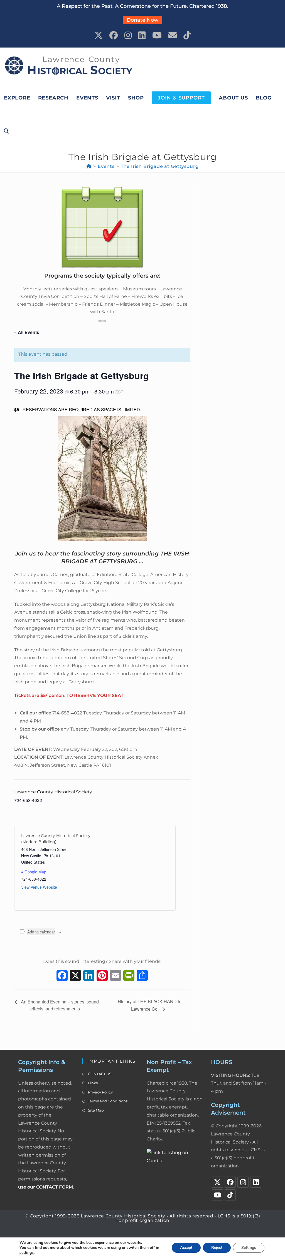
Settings (248, 1247)
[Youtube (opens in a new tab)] (157, 35)
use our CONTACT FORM (45, 1187)
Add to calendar (41, 932)
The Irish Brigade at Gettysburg (160, 166)
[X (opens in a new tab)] (98, 35)
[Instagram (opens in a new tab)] (128, 35)
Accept (186, 1247)
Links (93, 1083)
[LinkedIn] (255, 1182)
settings (26, 1252)
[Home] (89, 166)
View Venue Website (39, 887)
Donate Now (142, 20)
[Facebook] (230, 1182)
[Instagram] (243, 1182)
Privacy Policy (100, 1092)
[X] (217, 1182)
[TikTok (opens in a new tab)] (187, 35)
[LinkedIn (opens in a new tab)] (142, 35)
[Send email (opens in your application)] (172, 35)
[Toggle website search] (6, 131)
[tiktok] (230, 1194)
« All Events (26, 332)
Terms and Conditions (107, 1101)
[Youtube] (217, 1194)
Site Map (96, 1110)
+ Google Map (33, 872)
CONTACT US (99, 1074)
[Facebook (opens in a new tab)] (113, 35)
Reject (216, 1247)
